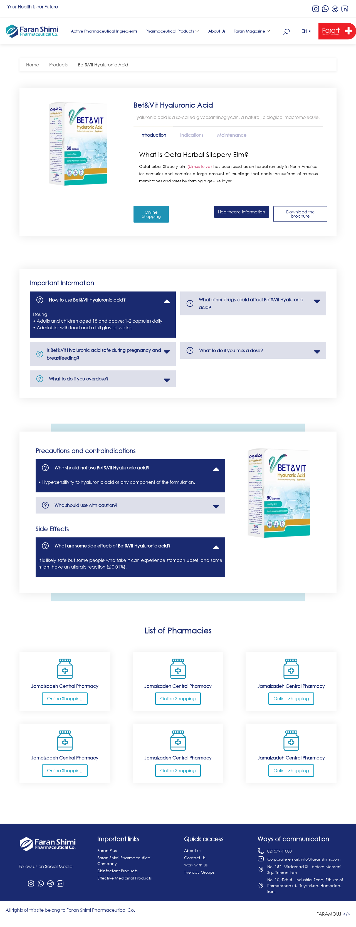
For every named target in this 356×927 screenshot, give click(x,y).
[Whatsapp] (40, 883)
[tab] (103, 299)
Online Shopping (65, 698)
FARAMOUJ (329, 914)
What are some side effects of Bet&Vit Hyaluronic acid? (112, 546)
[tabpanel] (228, 168)
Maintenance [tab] (231, 135)
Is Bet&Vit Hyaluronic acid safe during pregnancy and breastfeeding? (104, 354)
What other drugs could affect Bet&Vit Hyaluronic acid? (251, 303)
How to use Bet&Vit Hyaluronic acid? (87, 300)
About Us (216, 31)
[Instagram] (31, 883)
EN (304, 31)
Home (32, 65)
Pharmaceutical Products (169, 31)
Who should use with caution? (86, 505)
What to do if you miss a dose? (231, 350)
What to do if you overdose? (78, 379)
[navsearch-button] (286, 31)
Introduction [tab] (153, 135)
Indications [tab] (191, 135)
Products (58, 65)
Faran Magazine (249, 31)
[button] (306, 31)
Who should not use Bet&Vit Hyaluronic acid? (102, 467)
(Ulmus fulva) (199, 166)
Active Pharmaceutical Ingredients (104, 31)
